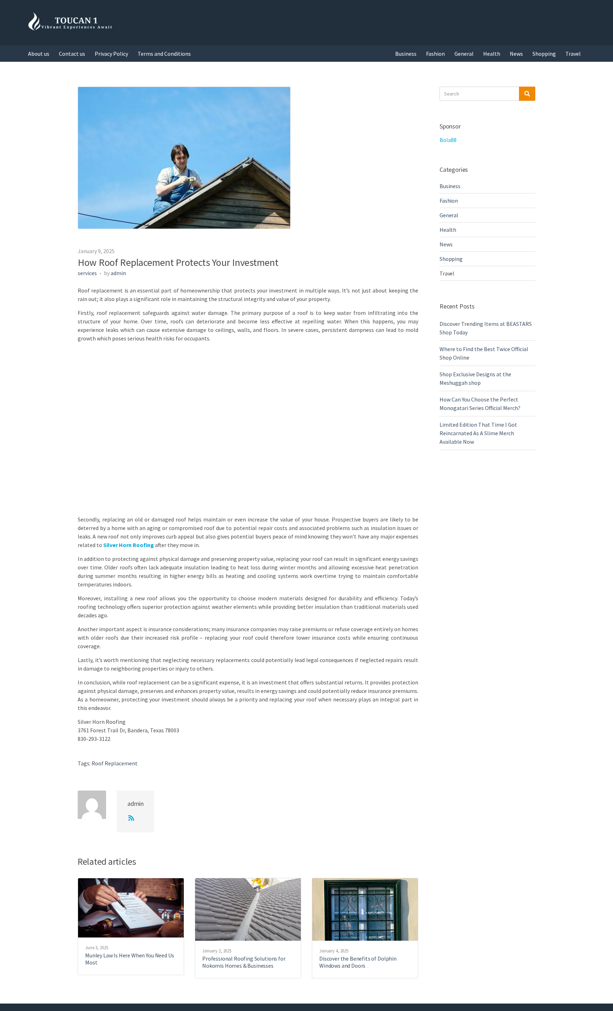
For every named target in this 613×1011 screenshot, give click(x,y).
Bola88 (448, 139)
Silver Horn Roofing (128, 544)
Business (405, 53)
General (464, 53)
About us (38, 53)
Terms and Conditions (164, 53)
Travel (573, 53)
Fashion (435, 53)
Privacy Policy (111, 53)
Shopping (544, 53)
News (516, 53)
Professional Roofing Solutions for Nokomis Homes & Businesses (244, 962)
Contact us (72, 53)
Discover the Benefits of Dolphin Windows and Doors (358, 962)
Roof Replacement (115, 763)
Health (491, 53)
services (87, 273)
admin (118, 273)
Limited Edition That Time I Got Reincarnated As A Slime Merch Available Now (478, 433)
